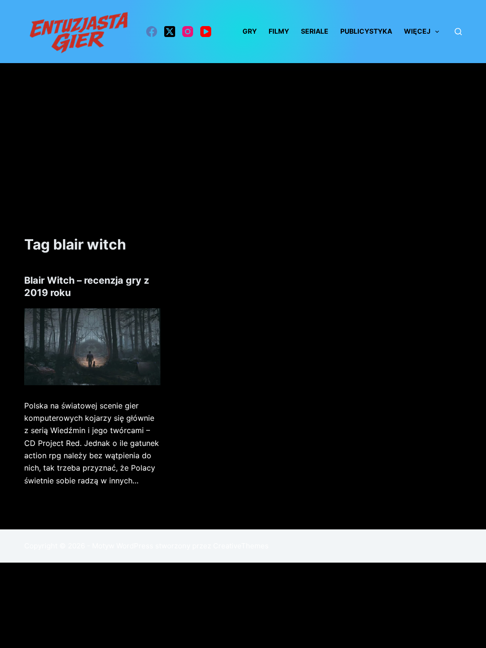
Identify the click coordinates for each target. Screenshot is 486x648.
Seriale (314, 31)
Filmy (279, 31)
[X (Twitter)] (169, 31)
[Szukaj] (458, 31)
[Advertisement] (243, 134)
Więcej (417, 31)
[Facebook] (151, 31)
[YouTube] (205, 31)
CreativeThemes (241, 545)
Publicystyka (366, 31)
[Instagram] (187, 31)
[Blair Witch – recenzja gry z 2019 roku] (92, 346)
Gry (250, 31)
